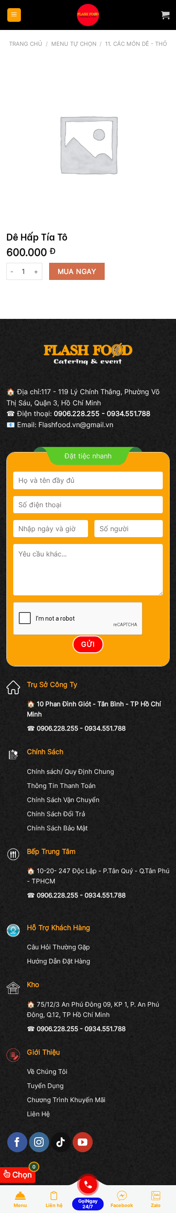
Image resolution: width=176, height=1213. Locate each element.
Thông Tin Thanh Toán (61, 786)
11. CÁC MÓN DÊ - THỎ (136, 44)
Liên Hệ (38, 1114)
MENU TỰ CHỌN (74, 44)
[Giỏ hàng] (165, 15)
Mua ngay (77, 272)
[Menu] (14, 15)
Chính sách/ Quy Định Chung (70, 771)
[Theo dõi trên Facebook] (17, 1142)
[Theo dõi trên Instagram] (39, 1142)
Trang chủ (25, 44)
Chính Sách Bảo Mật (57, 828)
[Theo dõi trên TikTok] (61, 1142)
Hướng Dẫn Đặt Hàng (58, 961)
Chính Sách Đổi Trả (56, 814)
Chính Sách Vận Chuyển (63, 800)
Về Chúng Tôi (47, 1071)
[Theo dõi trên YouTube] (83, 1142)
